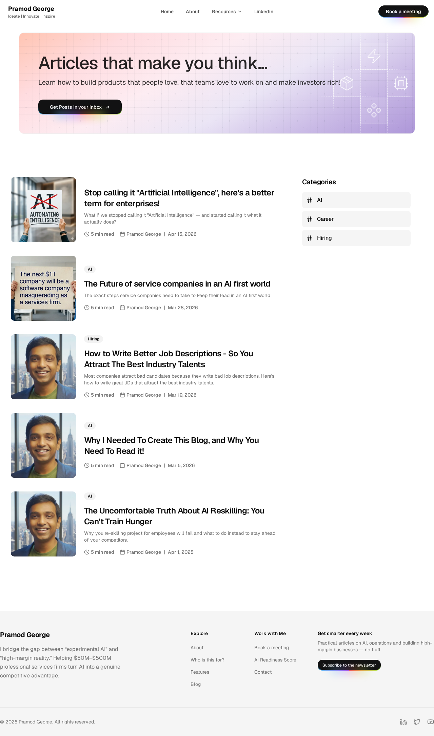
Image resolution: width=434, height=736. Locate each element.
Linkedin (263, 11)
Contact (263, 672)
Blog (196, 684)
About (193, 11)
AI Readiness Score (275, 660)
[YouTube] (430, 721)
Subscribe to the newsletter (349, 665)
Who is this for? (207, 660)
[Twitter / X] (417, 721)
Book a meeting (403, 11)
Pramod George (25, 634)
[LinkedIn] (403, 721)
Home (167, 11)
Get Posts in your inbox (76, 107)
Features (200, 672)
